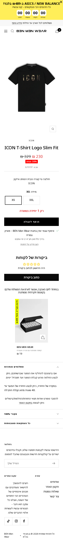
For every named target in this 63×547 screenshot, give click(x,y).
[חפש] (12, 31)
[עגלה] (57, 31)
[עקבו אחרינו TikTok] (8, 521)
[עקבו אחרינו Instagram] (16, 521)
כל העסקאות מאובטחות (17, 423)
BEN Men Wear (25, 347)
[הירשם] (53, 463)
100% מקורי (10, 414)
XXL (31, 200)
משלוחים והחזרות (14, 366)
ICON (31, 140)
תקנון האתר (52, 486)
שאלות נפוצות (51, 491)
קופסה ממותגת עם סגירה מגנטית (29, 350)
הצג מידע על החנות (29, 244)
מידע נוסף (17, 23)
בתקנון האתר (25, 402)
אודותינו (54, 481)
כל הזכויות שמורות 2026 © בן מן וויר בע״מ (38, 535)
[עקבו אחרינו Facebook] (24, 521)
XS (13, 200)
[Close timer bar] (61, 2)
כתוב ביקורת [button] (31, 277)
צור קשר (54, 496)
